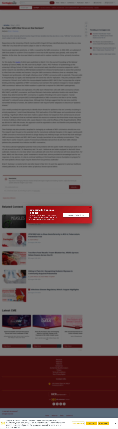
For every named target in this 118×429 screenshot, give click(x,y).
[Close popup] (90, 207)
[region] (59, 423)
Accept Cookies (103, 423)
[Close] (115, 423)
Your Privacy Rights (78, 423)
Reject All (91, 423)
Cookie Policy (17, 427)
